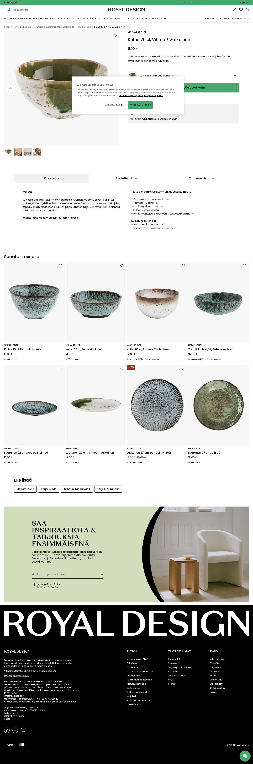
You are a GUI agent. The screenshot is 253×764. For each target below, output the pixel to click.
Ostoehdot (131, 663)
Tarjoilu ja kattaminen (179, 667)
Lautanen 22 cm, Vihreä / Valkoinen (90, 452)
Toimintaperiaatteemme (139, 680)
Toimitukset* (132, 667)
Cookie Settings (114, 104)
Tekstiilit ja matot (176, 676)
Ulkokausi (215, 671)
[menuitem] (10, 18)
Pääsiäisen (215, 663)
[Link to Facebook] (15, 730)
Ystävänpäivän (218, 659)
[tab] (51, 178)
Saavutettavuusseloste (138, 700)
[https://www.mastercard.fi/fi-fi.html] (22, 745)
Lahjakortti (131, 696)
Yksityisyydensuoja (136, 684)
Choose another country (16, 676)
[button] (244, 2)
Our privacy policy (128, 95)
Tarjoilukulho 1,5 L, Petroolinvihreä (210, 349)
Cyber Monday (217, 688)
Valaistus (173, 671)
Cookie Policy (133, 688)
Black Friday (216, 684)
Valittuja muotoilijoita (137, 692)
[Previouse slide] (10, 88)
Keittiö (171, 680)
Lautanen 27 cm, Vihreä (204, 452)
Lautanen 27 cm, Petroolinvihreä (149, 452)
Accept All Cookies (140, 104)
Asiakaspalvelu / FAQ (137, 659)
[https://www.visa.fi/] (10, 745)
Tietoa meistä (133, 676)
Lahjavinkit (215, 667)
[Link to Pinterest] (7, 730)
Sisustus (172, 663)
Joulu (213, 692)
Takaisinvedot (133, 704)
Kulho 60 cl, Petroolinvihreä (84, 349)
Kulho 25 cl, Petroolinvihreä (22, 349)
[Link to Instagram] (23, 730)
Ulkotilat (172, 684)
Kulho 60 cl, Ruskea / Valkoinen (148, 349)
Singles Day (216, 680)
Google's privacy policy (150, 95)
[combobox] (244, 2)
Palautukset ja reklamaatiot (140, 671)
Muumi (213, 676)
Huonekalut (174, 659)
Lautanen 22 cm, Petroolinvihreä (26, 452)
